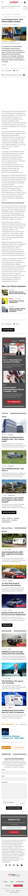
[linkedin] (18, 865)
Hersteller (11, 135)
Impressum (8, 890)
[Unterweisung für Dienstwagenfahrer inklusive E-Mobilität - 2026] (14, 377)
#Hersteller (14, 520)
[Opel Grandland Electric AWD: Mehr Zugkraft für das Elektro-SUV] (14, 540)
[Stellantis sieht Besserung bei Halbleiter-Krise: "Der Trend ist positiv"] (14, 426)
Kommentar (4, 782)
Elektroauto (5, 209)
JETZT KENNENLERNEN (14, 402)
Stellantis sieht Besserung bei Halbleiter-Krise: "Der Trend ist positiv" (13, 439)
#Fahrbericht (11, 466)
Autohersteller (16, 14)
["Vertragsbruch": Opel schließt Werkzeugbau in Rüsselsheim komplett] (14, 486)
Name (3, 776)
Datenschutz (18, 890)
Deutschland (5, 115)
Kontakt (8, 885)
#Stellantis (10, 434)
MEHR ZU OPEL (7, 625)
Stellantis (18, 133)
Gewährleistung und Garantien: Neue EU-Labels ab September (13, 711)
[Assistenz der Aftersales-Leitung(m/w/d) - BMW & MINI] (5, 731)
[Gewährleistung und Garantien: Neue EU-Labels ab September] (14, 699)
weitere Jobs (6, 747)
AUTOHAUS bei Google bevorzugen (13, 75)
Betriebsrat (5, 175)
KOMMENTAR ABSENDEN (14, 808)
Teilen (17, 70)
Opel (8, 111)
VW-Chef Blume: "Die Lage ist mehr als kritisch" (12, 682)
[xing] (14, 865)
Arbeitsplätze (18, 198)
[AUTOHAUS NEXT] (10, 340)
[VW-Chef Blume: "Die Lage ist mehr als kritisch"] (14, 669)
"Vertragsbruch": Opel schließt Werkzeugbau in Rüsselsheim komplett (13, 500)
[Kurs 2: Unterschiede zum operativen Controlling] (14, 349)
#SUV (9, 549)
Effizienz (16, 277)
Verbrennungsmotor (15, 213)
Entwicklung (20, 209)
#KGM (9, 649)
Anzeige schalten (19, 747)
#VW (9, 678)
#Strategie (16, 518)
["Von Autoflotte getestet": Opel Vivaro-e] (14, 457)
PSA (16, 246)
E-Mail (3, 769)
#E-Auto (10, 610)
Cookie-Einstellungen (14, 892)
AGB (13, 890)
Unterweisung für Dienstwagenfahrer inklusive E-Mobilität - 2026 (13, 389)
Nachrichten (9, 14)
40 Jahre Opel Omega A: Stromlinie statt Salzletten (11, 584)
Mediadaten (20, 882)
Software (11, 219)
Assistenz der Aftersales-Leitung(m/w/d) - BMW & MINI (13, 737)
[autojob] (23, 724)
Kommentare (7, 70)
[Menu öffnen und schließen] (2, 2)
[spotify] (21, 865)
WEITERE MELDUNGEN (9, 512)
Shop (5, 882)
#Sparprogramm (6, 522)
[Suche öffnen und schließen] (21, 2)
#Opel (4, 417)
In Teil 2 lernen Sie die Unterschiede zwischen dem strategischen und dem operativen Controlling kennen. (13, 366)
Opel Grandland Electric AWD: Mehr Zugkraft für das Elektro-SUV (13, 554)
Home (3, 14)
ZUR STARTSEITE (8, 330)
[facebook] (6, 865)
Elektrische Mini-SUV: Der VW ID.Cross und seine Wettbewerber (14, 614)
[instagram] (10, 865)
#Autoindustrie (11, 495)
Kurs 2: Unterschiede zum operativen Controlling (12, 361)
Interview (6, 151)
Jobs (11, 882)
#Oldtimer (10, 580)
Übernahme (5, 250)
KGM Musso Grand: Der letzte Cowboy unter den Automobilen (13, 653)
